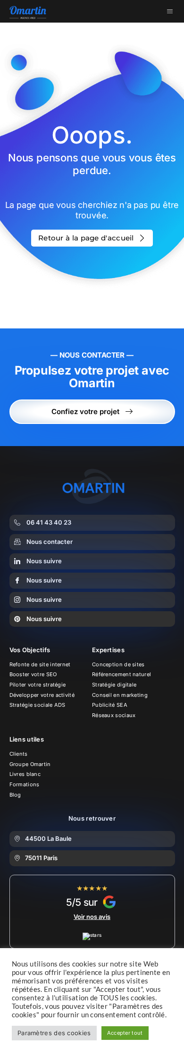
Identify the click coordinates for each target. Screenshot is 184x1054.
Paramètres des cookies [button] (54, 1033)
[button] (92, 839)
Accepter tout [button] (125, 1033)
